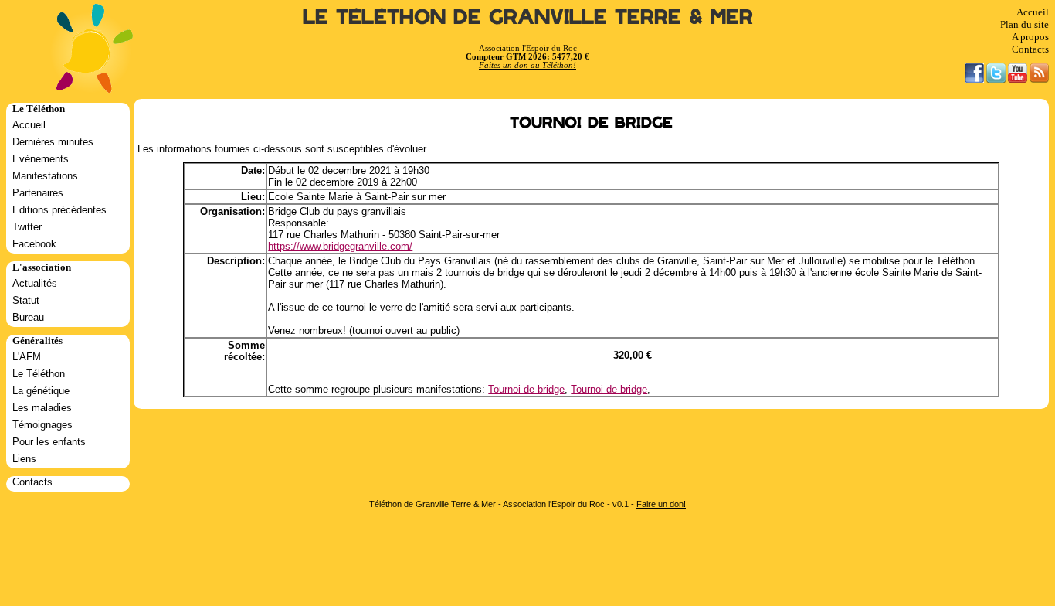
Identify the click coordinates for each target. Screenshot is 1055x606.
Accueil (1032, 12)
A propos (1030, 37)
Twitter (27, 227)
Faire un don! (661, 504)
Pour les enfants (49, 442)
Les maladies (42, 408)
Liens (24, 459)
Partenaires (37, 193)
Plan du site (1024, 24)
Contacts (1030, 49)
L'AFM (26, 357)
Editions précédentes (59, 210)
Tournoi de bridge (526, 389)
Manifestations (45, 176)
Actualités (34, 283)
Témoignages (42, 425)
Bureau (28, 317)
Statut (25, 300)
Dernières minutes (52, 142)
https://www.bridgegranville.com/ (340, 246)
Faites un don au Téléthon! (527, 65)
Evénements (40, 159)
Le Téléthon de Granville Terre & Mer (528, 17)
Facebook (34, 244)
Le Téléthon (38, 374)
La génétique (41, 391)
